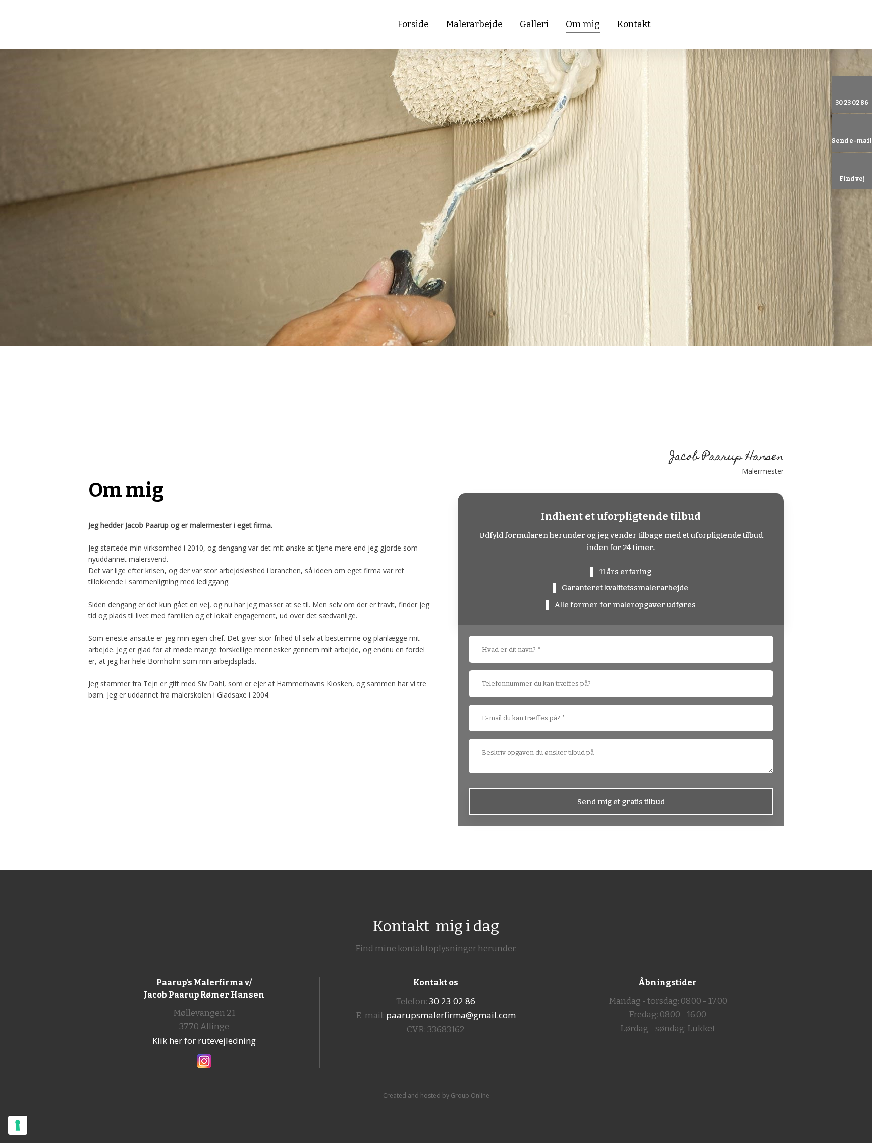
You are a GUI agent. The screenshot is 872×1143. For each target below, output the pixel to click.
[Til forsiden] (166, 24)
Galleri (534, 24)
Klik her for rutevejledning (204, 1041)
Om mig (583, 24)
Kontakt (634, 24)
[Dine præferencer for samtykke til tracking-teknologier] (17, 1125)
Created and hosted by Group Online (436, 1095)
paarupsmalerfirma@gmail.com (451, 1015)
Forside (413, 24)
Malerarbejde (474, 24)
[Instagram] (204, 1061)
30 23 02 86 (452, 1001)
